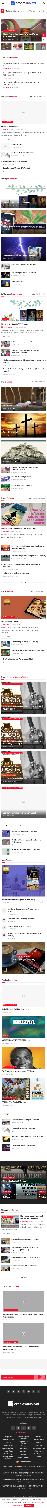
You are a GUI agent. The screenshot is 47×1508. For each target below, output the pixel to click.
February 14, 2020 (17, 472)
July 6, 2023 (14, 624)
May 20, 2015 (16, 488)
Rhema (5, 1036)
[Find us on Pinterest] (33, 1391)
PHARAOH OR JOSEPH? (10, 622)
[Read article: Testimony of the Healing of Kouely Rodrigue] (6, 1139)
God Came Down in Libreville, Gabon (18, 778)
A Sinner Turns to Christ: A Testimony (16, 573)
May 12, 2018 (6, 1074)
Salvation (6, 523)
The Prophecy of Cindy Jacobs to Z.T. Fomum (19, 1071)
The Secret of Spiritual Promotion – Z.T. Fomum (20, 11)
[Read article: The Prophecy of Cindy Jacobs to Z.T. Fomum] (23, 1058)
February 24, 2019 (17, 1242)
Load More (23, 1277)
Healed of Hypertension (10, 127)
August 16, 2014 (16, 147)
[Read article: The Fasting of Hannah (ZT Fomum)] (5, 275)
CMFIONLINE (8, 68)
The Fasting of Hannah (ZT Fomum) (23, 273)
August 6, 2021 (8, 408)
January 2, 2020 (8, 781)
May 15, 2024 (7, 1352)
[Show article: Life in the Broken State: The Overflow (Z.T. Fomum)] (6, 46)
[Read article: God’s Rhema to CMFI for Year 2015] (23, 996)
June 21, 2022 (16, 644)
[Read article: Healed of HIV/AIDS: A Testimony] (5, 155)
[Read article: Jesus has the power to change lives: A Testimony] (5, 558)
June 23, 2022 (7, 712)
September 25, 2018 (18, 355)
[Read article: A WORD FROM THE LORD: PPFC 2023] (23, 1027)
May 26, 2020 (14, 531)
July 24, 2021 (16, 653)
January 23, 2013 (15, 129)
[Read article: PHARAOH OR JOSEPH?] (23, 607)
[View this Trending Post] (3, 205)
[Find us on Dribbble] (34, 1428)
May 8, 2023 (7, 258)
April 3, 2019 (33, 1221)
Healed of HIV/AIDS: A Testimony (22, 153)
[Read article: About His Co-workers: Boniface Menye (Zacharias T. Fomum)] (5, 352)
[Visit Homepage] (23, 3)
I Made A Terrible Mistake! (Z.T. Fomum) (24, 959)
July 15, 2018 (7, 365)
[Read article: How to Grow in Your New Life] (5, 487)
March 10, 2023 (11, 205)
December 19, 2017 (17, 558)
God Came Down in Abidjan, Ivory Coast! (19, 813)
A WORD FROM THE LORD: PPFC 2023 (16, 1040)
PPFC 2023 (23, 1452)
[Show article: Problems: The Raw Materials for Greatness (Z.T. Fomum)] (29, 46)
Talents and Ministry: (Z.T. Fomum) (19, 926)
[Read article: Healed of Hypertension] (23, 112)
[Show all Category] (44, 96)
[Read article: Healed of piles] (5, 146)
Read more (7, 139)
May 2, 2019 (7, 232)
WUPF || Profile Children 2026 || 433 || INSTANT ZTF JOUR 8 (23, 1466)
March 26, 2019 (22, 964)
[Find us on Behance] (29, 1428)
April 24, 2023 (8, 171)
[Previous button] (44, 39)
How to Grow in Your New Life (21, 485)
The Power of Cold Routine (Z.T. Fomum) (26, 849)
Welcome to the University (12, 406)
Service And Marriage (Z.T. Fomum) (24, 831)
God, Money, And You (11, 459)
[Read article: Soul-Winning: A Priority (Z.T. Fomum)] (5, 644)
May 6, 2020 (7, 662)
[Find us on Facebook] (8, 1391)
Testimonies (38, 96)
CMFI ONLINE (8, 39)
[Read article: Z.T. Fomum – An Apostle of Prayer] (5, 344)
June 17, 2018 (8, 374)
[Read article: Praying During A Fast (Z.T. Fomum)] (5, 266)
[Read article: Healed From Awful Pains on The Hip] (6, 1147)
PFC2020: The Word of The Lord (14, 1102)
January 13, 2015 (7, 1012)
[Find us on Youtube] (18, 1391)
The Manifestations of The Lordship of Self (18, 659)
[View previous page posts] (21, 582)
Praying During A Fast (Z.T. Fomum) (23, 264)
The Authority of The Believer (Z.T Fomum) (19, 255)
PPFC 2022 (23, 1449)
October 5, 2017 (17, 275)
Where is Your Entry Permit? (21, 477)
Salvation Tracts (39, 498)
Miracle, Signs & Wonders (12, 684)
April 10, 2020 (7, 435)
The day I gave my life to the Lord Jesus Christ (18, 528)
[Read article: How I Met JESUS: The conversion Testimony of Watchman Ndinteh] (5, 548)
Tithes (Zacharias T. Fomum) (15, 1181)
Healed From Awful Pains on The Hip (15, 161)
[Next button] (44, 35)
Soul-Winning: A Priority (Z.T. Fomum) (24, 642)
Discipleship (7, 1191)
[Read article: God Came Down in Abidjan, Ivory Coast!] (23, 802)
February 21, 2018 (17, 551)
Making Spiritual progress (8, 1457)
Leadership (8, 1454)
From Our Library (10, 1310)
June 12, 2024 (7, 1320)
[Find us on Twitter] (13, 1391)
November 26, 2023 (8, 1043)
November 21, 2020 (8, 1105)
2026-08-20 (16, 68)
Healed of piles (16, 144)
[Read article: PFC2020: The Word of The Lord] (23, 1089)
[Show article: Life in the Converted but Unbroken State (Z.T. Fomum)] (18, 46)
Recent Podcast (24, 1462)
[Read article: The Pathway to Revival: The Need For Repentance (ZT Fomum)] (5, 1250)
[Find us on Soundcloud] (28, 1391)
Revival (38, 1436)
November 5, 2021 (17, 284)
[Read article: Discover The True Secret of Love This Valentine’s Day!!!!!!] (5, 469)
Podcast (23, 1446)
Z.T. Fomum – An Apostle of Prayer (23, 342)
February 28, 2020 (9, 461)
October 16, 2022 (17, 267)
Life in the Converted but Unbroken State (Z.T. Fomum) (19, 35)
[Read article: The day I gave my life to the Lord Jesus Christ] (23, 514)
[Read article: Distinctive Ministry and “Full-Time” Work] (5, 1259)
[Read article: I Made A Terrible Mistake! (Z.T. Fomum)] (23, 958)
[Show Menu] (3, 3)
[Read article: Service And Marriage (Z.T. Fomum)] (23, 880)
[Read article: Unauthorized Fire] (5, 283)
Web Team (5, 129)
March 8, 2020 (16, 1252)
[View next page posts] (25, 582)
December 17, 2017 (9, 576)
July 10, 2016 (7, 815)
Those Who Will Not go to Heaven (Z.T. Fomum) (27, 650)
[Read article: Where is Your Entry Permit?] (5, 479)
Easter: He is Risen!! (10, 432)
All (31, 96)
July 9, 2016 (7, 164)
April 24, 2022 (16, 1260)
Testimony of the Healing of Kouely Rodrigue (27, 1137)
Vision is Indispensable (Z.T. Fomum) (24, 1266)
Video (39, 1457)
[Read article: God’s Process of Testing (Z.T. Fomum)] (6, 1122)
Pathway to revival (23, 1442)
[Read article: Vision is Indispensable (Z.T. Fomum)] (5, 1268)
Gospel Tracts (40, 382)
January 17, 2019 (17, 155)
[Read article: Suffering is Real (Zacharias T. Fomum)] (5, 1241)
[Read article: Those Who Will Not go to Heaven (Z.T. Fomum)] (5, 652)
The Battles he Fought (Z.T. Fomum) (16, 202)
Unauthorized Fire (17, 281)
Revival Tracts (40, 591)
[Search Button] (44, 3)
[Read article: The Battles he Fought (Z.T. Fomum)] (23, 310)
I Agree (29, 1505)
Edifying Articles (10, 30)
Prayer (23, 1454)
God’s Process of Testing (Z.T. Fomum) (16, 168)
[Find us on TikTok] (23, 1391)
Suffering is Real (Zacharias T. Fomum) (25, 1239)
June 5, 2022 (15, 1268)
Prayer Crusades (23, 1457)
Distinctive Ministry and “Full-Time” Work (25, 1257)
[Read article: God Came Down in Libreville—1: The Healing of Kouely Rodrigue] (23, 698)
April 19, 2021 (16, 344)
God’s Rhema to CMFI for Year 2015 (15, 1009)
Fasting (6, 319)
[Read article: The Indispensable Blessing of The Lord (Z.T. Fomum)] (10, 1221)
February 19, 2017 (17, 479)
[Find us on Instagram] (38, 1391)
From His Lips (40, 294)
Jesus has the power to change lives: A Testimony (28, 556)
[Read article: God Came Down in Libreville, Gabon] (23, 767)
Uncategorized (39, 1454)
